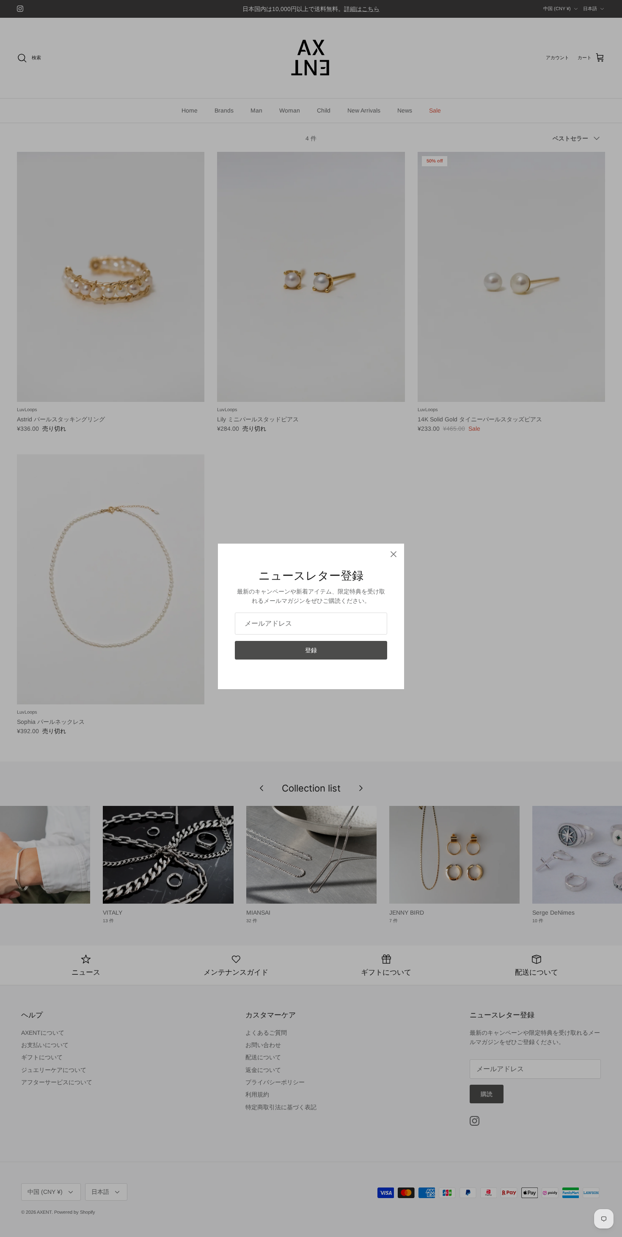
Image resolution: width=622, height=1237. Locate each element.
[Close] (393, 554)
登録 (311, 650)
